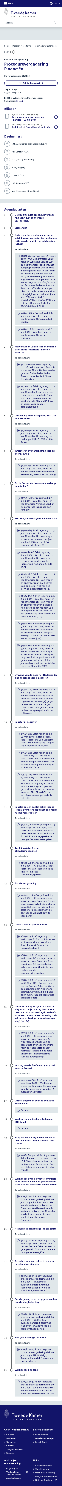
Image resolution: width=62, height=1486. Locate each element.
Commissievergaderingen (45, 46)
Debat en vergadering (21, 46)
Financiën (20, 101)
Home (6, 46)
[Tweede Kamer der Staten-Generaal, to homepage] (20, 12)
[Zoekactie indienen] (55, 22)
